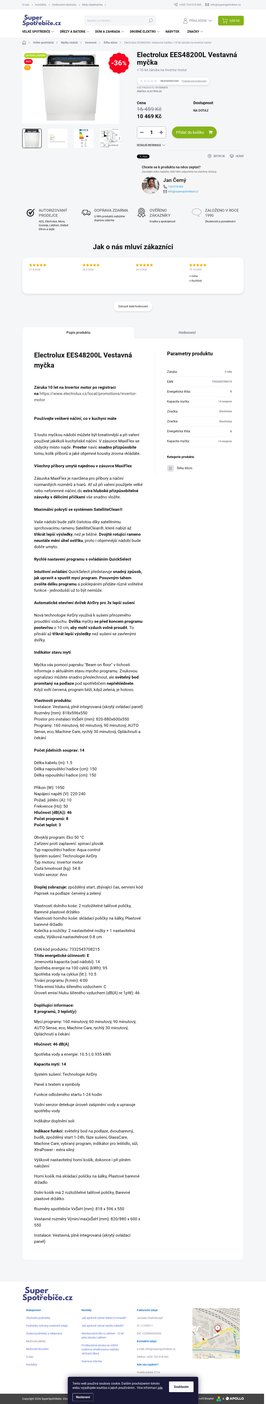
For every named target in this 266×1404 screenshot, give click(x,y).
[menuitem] (38, 32)
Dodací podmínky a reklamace (44, 1333)
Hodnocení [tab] (187, 332)
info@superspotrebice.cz (183, 191)
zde (160, 1388)
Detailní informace (149, 145)
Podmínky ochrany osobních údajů (47, 1325)
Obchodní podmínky (38, 1317)
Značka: (149, 91)
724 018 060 (175, 186)
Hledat (151, 20)
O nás (25, 4)
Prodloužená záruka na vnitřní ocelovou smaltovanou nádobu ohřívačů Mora (100, 1349)
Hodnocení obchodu (64, 4)
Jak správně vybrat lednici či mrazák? (104, 1317)
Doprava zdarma (92, 1361)
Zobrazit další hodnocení (133, 306)
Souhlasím (181, 1387)
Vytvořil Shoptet (204, 1398)
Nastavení (83, 1397)
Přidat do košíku (190, 132)
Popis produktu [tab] (78, 332)
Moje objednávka (92, 4)
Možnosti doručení (37, 1349)
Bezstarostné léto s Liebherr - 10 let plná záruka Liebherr (103, 1335)
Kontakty (40, 4)
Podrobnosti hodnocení (194, 81)
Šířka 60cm (184, 468)
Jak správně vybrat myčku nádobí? (103, 1325)
